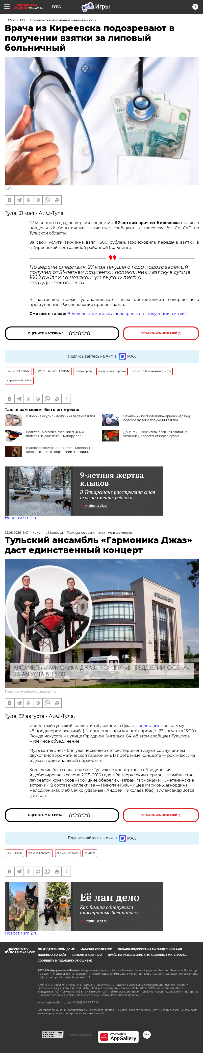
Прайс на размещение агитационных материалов (147, 955)
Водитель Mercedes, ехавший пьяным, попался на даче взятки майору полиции (57, 434)
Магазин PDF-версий (96, 949)
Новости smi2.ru (21, 517)
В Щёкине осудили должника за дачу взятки (60, 416)
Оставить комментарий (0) (161, 333)
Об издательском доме (56, 949)
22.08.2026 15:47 (16, 532)
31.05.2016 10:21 (15, 20)
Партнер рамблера (80, 1034)
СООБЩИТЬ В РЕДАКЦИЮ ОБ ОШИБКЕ (65, 960)
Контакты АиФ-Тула (87, 955)
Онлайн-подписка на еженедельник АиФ (150, 949)
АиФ (8, 188)
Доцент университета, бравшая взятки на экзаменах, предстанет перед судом (155, 434)
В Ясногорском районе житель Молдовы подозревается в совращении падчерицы (58, 450)
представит (148, 725)
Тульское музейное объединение (30, 691)
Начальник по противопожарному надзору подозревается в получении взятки (157, 418)
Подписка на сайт (52, 955)
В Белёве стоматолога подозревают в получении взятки (126, 313)
